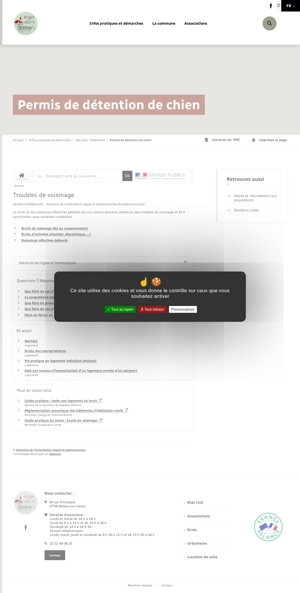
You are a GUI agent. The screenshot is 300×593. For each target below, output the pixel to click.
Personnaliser (183, 309)
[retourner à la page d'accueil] (26, 23)
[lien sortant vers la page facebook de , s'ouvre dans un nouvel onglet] (271, 7)
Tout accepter (121, 309)
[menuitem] (116, 23)
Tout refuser (154, 309)
